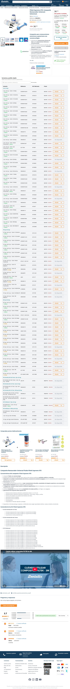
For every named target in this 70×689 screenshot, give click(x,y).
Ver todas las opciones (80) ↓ (61, 38)
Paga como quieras (27, 653)
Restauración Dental (23, 7)
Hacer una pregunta (8, 605)
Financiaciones (18, 669)
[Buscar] (51, 2)
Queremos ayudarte (11, 653)
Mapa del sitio (7, 665)
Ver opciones (8, 460)
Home (2, 7)
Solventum (35, 16)
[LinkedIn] (37, 679)
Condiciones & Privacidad (21, 673)
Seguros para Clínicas (33, 671)
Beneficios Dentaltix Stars (21, 663)
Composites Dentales (34, 7)
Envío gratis (46, 653)
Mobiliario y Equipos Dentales (35, 667)
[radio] (57, 26)
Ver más (31, 60)
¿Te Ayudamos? (7, 669)
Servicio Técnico (31, 673)
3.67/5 (44, 22)
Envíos (16, 667)
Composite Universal (45, 7)
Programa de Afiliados (33, 669)
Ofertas (33, 5)
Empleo (5, 671)
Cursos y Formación (32, 665)
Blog (37, 5)
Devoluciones (18, 665)
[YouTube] (40, 679)
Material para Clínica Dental (11, 7)
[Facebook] (30, 679)
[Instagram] (33, 679)
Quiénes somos (7, 663)
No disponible (58, 139)
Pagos (16, 671)
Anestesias (30, 663)
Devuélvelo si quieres (63, 653)
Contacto (6, 673)
